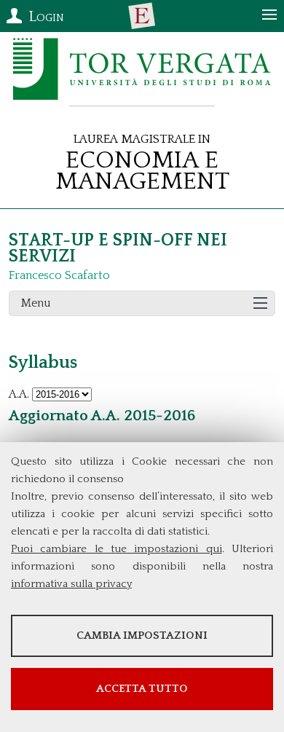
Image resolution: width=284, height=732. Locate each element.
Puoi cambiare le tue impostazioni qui (116, 549)
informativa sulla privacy (71, 584)
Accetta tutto (142, 688)
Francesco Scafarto (59, 275)
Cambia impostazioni (142, 635)
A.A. (19, 394)
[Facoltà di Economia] (142, 16)
